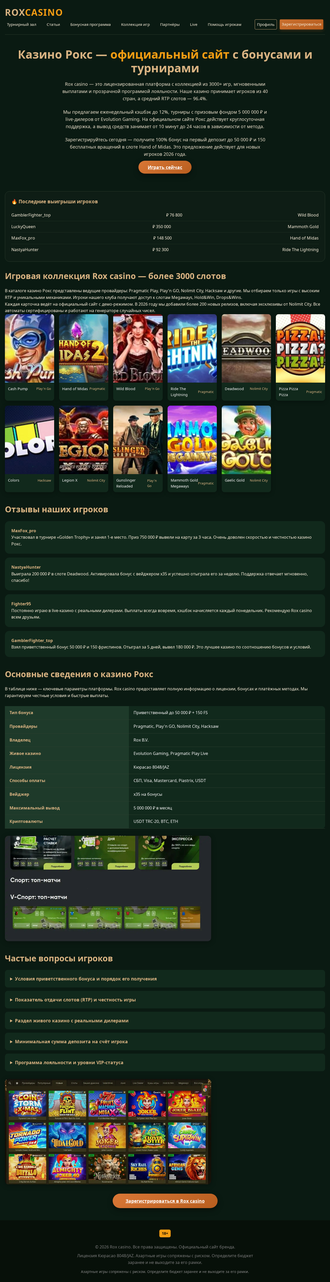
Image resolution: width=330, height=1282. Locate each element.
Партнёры (170, 24)
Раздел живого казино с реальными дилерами (72, 1020)
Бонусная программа (90, 24)
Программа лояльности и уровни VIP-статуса (69, 1062)
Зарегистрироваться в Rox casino (165, 1201)
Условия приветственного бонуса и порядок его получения (86, 979)
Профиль (266, 24)
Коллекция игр (135, 24)
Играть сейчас (165, 167)
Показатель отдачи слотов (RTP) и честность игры (75, 1000)
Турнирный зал (21, 24)
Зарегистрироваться (301, 24)
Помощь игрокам (224, 24)
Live (193, 24)
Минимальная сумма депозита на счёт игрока (71, 1041)
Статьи (53, 24)
